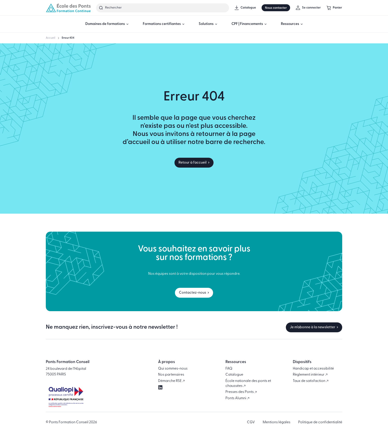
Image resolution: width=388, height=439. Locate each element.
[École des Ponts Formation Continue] (68, 7)
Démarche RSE (170, 381)
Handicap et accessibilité (313, 368)
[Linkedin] (160, 387)
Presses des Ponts (239, 392)
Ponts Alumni (236, 398)
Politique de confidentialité (320, 422)
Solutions (206, 24)
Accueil (50, 38)
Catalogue (234, 375)
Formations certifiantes (162, 24)
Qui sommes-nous (172, 368)
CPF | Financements (247, 24)
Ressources (290, 24)
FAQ (228, 368)
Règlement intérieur (309, 375)
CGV (251, 422)
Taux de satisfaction (309, 381)
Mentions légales (276, 422)
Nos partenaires (171, 375)
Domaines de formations (105, 24)
